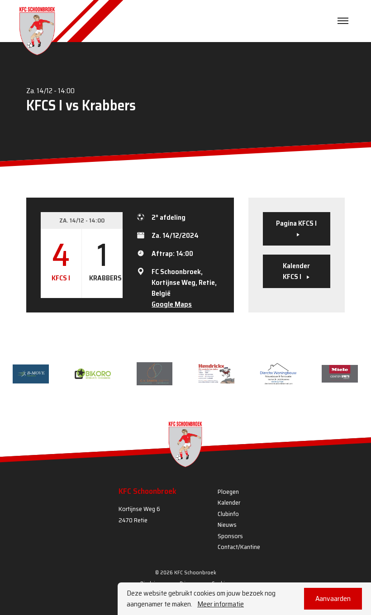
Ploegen (228, 492)
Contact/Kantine (239, 547)
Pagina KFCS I (296, 223)
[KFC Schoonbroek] (37, 30)
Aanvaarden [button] (333, 598)
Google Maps (172, 304)
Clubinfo (228, 514)
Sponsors (230, 536)
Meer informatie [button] (220, 604)
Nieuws (227, 525)
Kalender (229, 502)
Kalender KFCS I (296, 271)
